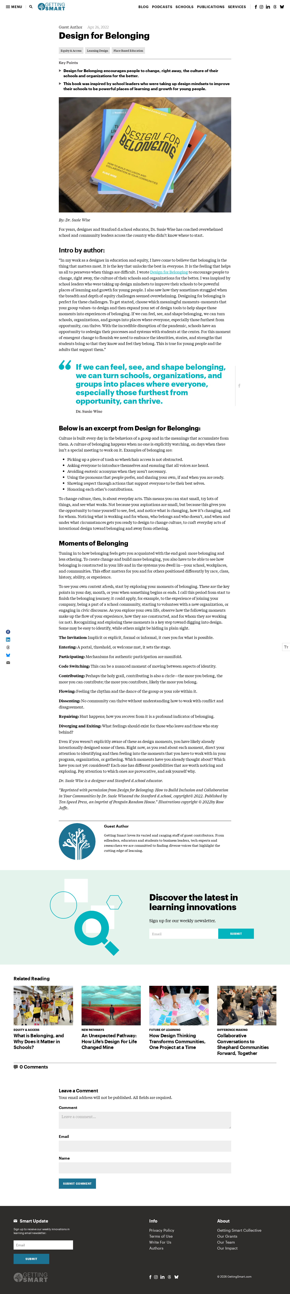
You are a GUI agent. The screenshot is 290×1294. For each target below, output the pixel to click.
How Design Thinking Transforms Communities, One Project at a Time (177, 1041)
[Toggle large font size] (286, 647)
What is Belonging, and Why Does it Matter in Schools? (39, 1041)
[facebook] (256, 7)
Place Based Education (128, 50)
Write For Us (160, 1242)
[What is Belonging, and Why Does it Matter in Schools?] (43, 1005)
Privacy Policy (161, 1230)
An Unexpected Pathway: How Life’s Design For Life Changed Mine (109, 1041)
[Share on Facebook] (239, 386)
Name (64, 1158)
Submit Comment (77, 1183)
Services (237, 7)
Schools (185, 7)
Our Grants (227, 1236)
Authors (156, 1248)
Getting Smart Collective (239, 1230)
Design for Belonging (169, 272)
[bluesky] (282, 7)
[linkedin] (268, 7)
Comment (68, 1107)
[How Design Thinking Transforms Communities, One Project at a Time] (179, 1005)
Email (64, 1136)
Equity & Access (71, 50)
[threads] (275, 6)
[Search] (31, 7)
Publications (211, 7)
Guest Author (70, 27)
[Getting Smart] (51, 6)
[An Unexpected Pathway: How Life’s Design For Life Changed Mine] (111, 1005)
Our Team (226, 1242)
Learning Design (97, 50)
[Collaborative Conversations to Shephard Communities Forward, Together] (247, 1005)
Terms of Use (161, 1236)
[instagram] (261, 7)
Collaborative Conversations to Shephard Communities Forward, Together (243, 1044)
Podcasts (162, 7)
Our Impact (227, 1248)
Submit (236, 933)
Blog (143, 7)
